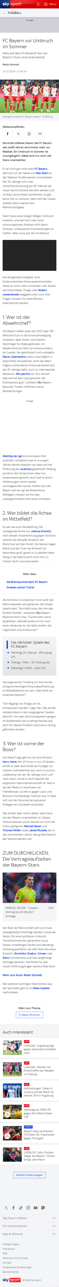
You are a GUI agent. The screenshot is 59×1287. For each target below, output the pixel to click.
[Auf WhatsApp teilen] (29, 133)
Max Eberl (42, 173)
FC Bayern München (29, 1014)
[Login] (38, 4)
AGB (5, 1253)
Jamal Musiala (38, 830)
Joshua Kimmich (41, 531)
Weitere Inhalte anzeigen (29, 1175)
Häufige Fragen (11, 1244)
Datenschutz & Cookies (15, 1258)
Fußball (14, 13)
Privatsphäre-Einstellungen (17, 1267)
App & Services (13, 1234)
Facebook (13, 1208)
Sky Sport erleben (15, 1218)
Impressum (9, 1248)
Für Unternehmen (15, 1226)
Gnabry (31, 953)
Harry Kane (10, 761)
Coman (42, 953)
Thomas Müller (12, 830)
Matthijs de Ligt (12, 456)
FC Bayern (41, 168)
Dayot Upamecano (14, 356)
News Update (41, 988)
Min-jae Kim (23, 373)
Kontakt (7, 1262)
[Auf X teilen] (18, 133)
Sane (6, 957)
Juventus (25, 469)
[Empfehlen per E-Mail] (40, 133)
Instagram (28, 1208)
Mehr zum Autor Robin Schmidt (22, 975)
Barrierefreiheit (11, 1271)
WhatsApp (42, 1208)
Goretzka (20, 953)
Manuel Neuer (32, 826)
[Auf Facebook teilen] (7, 133)
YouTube (35, 1208)
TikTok (20, 1208)
